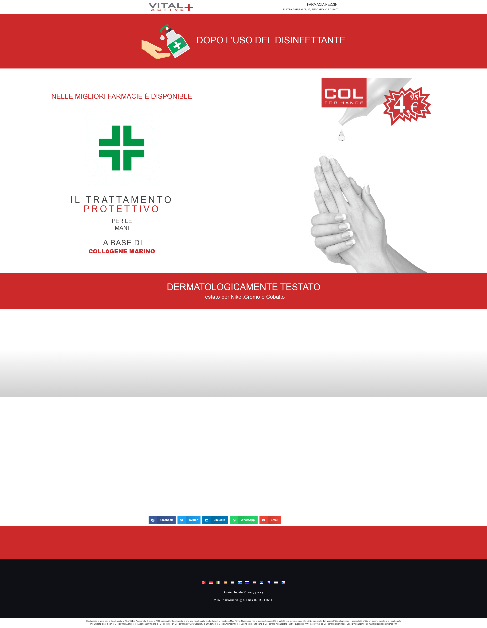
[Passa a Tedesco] (211, 582)
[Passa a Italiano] (218, 582)
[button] (162, 520)
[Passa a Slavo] (240, 582)
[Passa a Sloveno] (247, 582)
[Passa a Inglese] (203, 582)
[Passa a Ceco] (283, 582)
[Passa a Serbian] (261, 582)
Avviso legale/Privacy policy (244, 592)
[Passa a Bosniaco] (268, 582)
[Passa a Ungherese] (232, 582)
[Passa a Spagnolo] (225, 582)
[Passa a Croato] (254, 582)
